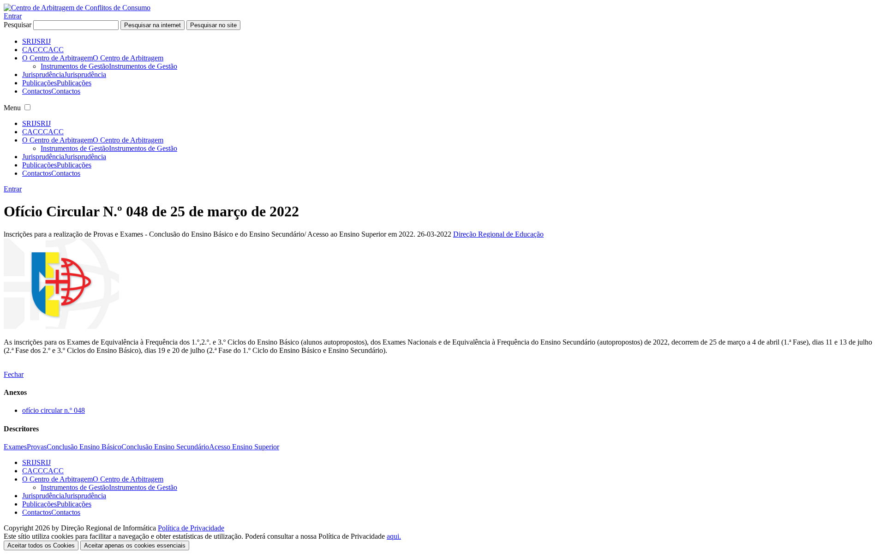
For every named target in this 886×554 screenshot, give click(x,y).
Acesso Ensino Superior (244, 447)
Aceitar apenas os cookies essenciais (135, 545)
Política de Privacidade (191, 528)
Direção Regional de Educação (498, 234)
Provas (37, 447)
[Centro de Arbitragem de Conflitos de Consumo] (77, 8)
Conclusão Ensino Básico (84, 447)
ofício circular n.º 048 (53, 410)
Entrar (13, 16)
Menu (12, 108)
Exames (15, 447)
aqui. (394, 536)
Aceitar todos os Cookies (41, 545)
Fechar (14, 374)
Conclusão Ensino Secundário (165, 447)
